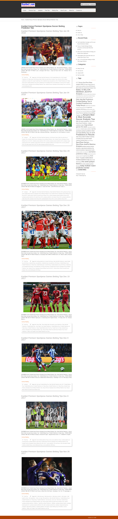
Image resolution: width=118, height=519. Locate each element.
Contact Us (79, 10)
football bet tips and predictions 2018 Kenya (50, 263)
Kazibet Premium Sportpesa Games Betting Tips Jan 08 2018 (45, 32)
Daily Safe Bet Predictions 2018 (56, 192)
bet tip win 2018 (61, 79)
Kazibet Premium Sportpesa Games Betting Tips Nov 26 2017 (45, 452)
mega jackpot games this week (84, 126)
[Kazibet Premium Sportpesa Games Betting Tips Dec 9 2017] (46, 357)
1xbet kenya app (40, 496)
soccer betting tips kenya (38, 445)
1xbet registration (31, 498)
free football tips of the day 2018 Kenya (42, 266)
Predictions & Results (85, 134)
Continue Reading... (25, 74)
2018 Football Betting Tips (55, 77)
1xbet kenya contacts (56, 496)
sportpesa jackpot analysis (61, 503)
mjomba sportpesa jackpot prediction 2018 (54, 141)
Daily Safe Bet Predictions (59, 261)
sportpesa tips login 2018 (91, 153)
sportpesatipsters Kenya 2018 (48, 198)
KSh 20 (78, 121)
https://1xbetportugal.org (81, 175)
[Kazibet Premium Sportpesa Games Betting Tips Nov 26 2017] (46, 471)
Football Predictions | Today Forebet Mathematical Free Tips (40, 328)
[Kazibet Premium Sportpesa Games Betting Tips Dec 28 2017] (46, 230)
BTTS (80, 97)
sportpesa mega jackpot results (87, 150)
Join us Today (80, 34)
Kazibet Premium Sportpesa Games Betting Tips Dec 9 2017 (44, 339)
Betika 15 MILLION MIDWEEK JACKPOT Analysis (84, 91)
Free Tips (47, 10)
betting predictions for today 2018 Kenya (45, 261)
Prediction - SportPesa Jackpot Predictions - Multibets (44, 503)
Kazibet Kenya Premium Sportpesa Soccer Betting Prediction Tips (41, 139)
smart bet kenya (90, 140)
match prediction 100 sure (87, 121)
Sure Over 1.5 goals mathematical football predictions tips (84, 157)
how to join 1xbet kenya (56, 499)
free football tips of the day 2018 (59, 82)
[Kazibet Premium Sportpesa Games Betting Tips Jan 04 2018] (46, 112)
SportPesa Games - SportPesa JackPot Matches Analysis (85, 144)
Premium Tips (32, 10)
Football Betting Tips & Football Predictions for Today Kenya (36, 386)
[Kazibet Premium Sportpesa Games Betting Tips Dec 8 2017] (46, 415)
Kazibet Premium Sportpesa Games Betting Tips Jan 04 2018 (45, 94)
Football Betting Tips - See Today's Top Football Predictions (39, 326)
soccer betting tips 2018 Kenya (34, 270)
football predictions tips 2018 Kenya (59, 264)
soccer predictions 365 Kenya (49, 445)
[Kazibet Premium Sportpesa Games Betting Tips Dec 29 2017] (46, 168)
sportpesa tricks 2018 (79, 155)
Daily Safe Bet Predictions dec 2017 (56, 384)
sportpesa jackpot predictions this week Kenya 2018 (32, 197)
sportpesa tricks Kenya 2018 (35, 198)
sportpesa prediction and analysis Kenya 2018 (52, 197)
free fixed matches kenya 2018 (81, 107)
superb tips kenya (86, 156)
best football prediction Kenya (43, 439)
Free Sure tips (48, 499)
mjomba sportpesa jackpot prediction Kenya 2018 (59, 195)
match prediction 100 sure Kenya (53, 443)
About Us (71, 10)
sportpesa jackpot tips (50, 505)
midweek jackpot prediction (86, 129)
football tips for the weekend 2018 (46, 82)
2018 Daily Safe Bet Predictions (43, 77)
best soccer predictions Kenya (55, 439)
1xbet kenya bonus (48, 496)
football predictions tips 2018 (33, 82)
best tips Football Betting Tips (43, 384)
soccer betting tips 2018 (27, 86)
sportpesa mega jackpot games (61, 505)
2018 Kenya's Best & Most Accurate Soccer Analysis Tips (45, 79)
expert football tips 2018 (37, 81)
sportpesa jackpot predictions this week (38, 505)
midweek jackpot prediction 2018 (39, 141)
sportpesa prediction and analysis (43, 506)
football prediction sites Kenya (35, 441)
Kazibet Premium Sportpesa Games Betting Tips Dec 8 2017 (44, 397)
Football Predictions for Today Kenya (56, 386)
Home (24, 10)
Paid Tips (26, 77)
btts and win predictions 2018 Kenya (87, 97)
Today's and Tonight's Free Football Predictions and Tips (38, 331)
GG (86, 107)
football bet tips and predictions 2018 (50, 81)
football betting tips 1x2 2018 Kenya (44, 264)
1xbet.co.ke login (39, 498)
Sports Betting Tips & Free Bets (56, 506)
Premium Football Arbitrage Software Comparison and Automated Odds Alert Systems (85, 47)
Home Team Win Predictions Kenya (86, 111)
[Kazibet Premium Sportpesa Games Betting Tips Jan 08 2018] (46, 50)
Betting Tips (55, 10)
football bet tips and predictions (35, 263)
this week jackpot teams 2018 (30, 144)
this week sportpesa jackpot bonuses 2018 (45, 144)
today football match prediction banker (86, 166)
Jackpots (40, 10)
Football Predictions (41, 499)
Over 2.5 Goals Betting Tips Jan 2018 (85, 132)
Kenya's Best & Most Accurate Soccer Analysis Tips (38, 195)
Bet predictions (46, 498)
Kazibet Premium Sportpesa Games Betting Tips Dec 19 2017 (45, 277)
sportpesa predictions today (85, 153)
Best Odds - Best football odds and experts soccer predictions (49, 324)
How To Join (64, 10)
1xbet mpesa (63, 496)
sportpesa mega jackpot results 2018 (38, 142)
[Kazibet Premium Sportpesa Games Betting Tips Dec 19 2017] (46, 297)
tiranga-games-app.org (80, 173)
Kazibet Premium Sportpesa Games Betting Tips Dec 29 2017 (45, 152)
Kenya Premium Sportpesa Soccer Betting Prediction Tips (54, 387)
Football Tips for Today (56, 328)
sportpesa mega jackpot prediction (29, 506)
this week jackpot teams (85, 162)
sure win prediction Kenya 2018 (60, 198)
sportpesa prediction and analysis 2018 (53, 142)
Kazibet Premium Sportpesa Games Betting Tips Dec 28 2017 (45, 206)
